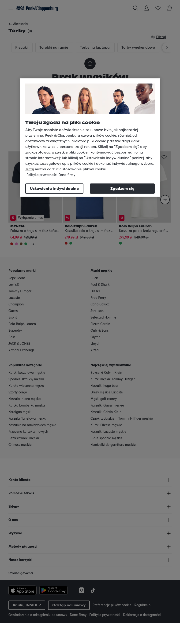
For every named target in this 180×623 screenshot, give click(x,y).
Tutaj (29, 169)
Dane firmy (67, 174)
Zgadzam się (122, 188)
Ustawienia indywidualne (54, 188)
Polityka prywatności (41, 174)
